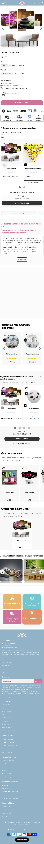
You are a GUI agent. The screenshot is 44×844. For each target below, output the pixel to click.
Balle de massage (7, 764)
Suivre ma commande (10, 643)
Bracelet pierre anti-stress (9, 745)
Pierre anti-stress (6, 749)
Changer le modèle (34, 182)
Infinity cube (5, 724)
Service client (5, 665)
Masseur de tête (6, 770)
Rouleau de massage (8, 773)
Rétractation (22, 840)
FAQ (3, 672)
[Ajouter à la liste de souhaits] (5, 334)
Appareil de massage (8, 760)
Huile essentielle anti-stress (10, 767)
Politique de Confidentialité (23, 822)
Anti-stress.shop (18, 829)
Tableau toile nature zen (32, 354)
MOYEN (12, 65)
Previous (3, 28)
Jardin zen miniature (8, 795)
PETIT (4, 65)
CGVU (27, 824)
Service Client (8, 645)
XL (28, 65)
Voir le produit (34, 419)
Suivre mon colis (6, 662)
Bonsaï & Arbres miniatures (10, 798)
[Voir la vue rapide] (5, 340)
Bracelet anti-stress (7, 739)
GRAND (21, 65)
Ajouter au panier (23, 203)
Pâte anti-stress (6, 711)
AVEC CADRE (20, 74)
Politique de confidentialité (21, 689)
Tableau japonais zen (11, 354)
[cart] (42, 3)
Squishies (4, 714)
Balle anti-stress (6, 701)
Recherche (5, 669)
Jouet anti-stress (6, 717)
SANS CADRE (7, 74)
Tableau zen (5, 785)
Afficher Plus (22, 259)
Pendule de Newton (7, 788)
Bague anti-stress (7, 752)
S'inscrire (38, 681)
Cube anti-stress (6, 704)
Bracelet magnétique (8, 742)
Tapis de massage (7, 777)
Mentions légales (9, 822)
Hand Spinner (6, 721)
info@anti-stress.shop (10, 647)
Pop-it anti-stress (7, 727)
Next (41, 28)
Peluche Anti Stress (7, 731)
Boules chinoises (7, 813)
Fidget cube (5, 708)
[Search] (38, 3)
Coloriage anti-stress (8, 809)
